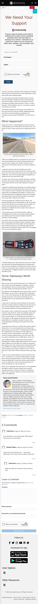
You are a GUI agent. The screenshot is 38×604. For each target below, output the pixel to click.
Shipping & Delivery (30, 599)
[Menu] (4, 585)
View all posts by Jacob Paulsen (12, 408)
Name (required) (6, 506)
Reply (33, 442)
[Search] (32, 7)
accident (25, 415)
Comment (5, 487)
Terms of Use (17, 597)
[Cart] (35, 3)
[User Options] (4, 573)
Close (34, 11)
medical (30, 415)
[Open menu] (2, 3)
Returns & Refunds (19, 599)
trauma (4, 417)
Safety (14, 415)
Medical (9, 415)
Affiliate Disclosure (7, 597)
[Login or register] (32, 3)
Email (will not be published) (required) (13, 513)
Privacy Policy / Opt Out (28, 597)
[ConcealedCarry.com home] (17, 3)
